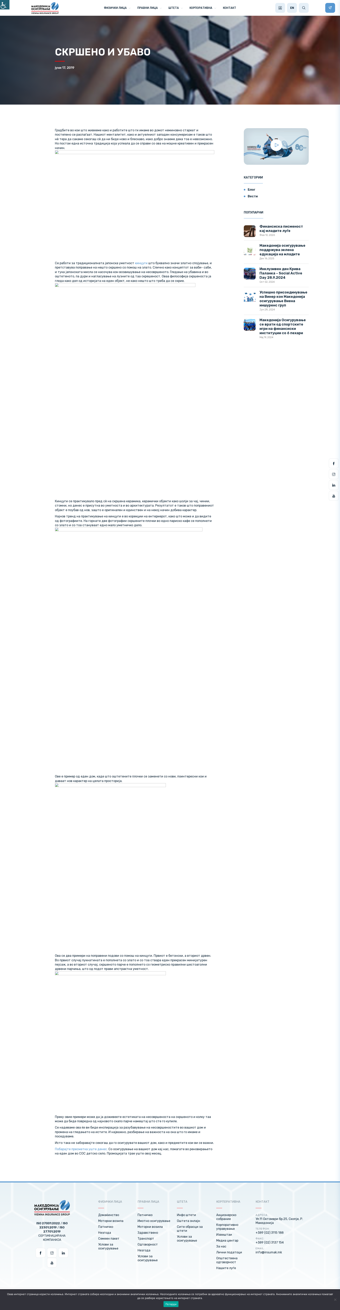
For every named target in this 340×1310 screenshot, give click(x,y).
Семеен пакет (108, 1238)
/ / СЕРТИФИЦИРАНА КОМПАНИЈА (52, 1232)
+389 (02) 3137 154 (270, 1242)
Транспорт (146, 1238)
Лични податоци (229, 1252)
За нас (221, 1246)
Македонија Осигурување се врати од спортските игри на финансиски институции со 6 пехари (283, 326)
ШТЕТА (173, 8)
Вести (253, 196)
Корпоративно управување (227, 1227)
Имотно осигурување (154, 1221)
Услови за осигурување (108, 1246)
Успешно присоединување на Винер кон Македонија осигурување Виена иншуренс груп (283, 298)
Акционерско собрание (226, 1217)
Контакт (229, 8)
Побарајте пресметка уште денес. (81, 1149)
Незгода (104, 1233)
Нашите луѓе (226, 1268)
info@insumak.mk (269, 1252)
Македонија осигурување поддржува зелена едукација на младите (282, 249)
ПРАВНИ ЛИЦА (147, 8)
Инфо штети (186, 1215)
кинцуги (141, 263)
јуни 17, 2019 (64, 68)
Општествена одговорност (226, 1260)
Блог (251, 189)
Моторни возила (110, 1221)
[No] (335, 1300)
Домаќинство (108, 1215)
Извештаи (224, 1234)
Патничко (105, 1227)
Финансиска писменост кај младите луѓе (281, 228)
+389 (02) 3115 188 (270, 1233)
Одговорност (148, 1244)
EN (292, 8)
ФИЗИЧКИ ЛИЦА (115, 8)
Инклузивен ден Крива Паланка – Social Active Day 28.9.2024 (281, 273)
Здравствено (148, 1233)
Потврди (170, 1304)
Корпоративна (200, 8)
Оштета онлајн (188, 1221)
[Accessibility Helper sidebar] (4, 4)
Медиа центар (227, 1240)
